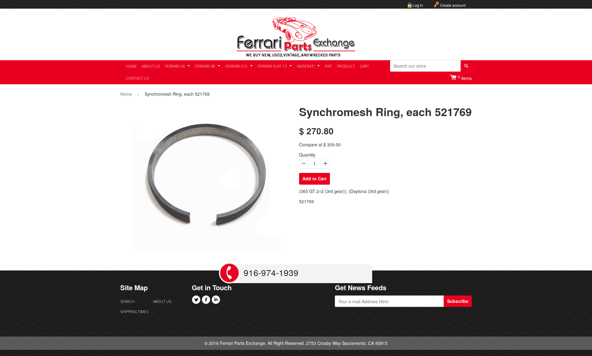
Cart (364, 66)
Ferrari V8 (205, 66)
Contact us (137, 78)
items (465, 77)
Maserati (306, 66)
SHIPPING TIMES (134, 311)
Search (127, 301)
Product (346, 66)
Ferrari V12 (236, 66)
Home (131, 66)
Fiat (328, 66)
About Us (151, 66)
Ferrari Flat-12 (273, 66)
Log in (418, 5)
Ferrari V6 (175, 66)
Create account (453, 5)
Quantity (307, 155)
